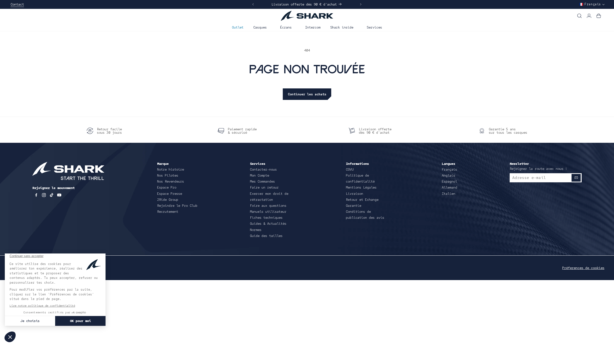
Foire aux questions (268, 205)
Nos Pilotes (167, 175)
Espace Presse (169, 193)
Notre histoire (170, 169)
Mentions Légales (361, 187)
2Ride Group (167, 199)
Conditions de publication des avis (365, 214)
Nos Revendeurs (170, 181)
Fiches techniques (266, 217)
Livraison (354, 193)
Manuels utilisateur (268, 211)
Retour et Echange (362, 199)
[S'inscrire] (576, 177)
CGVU (350, 169)
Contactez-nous (263, 169)
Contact (17, 4)
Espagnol (449, 181)
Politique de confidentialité (360, 178)
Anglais (448, 175)
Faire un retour (264, 187)
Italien (448, 193)
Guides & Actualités (268, 223)
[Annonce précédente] (253, 4)
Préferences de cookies (583, 268)
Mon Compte (259, 175)
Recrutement (167, 211)
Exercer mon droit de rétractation (269, 196)
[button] (261, 27)
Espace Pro (166, 187)
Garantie (353, 205)
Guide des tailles (266, 236)
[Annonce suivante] (360, 4)
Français (449, 169)
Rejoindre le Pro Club (177, 205)
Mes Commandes (262, 181)
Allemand (449, 187)
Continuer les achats (307, 94)
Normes (255, 230)
